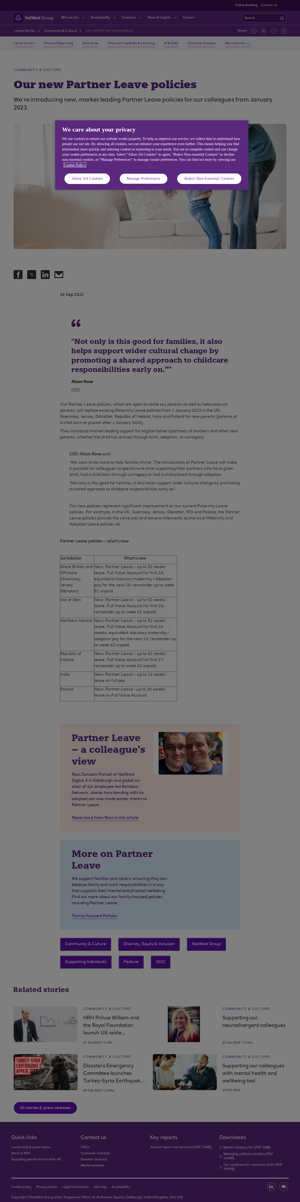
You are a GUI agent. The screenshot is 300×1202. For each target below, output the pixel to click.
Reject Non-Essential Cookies (209, 178)
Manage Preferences (143, 178)
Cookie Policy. (75, 165)
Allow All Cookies (87, 178)
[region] (151, 155)
